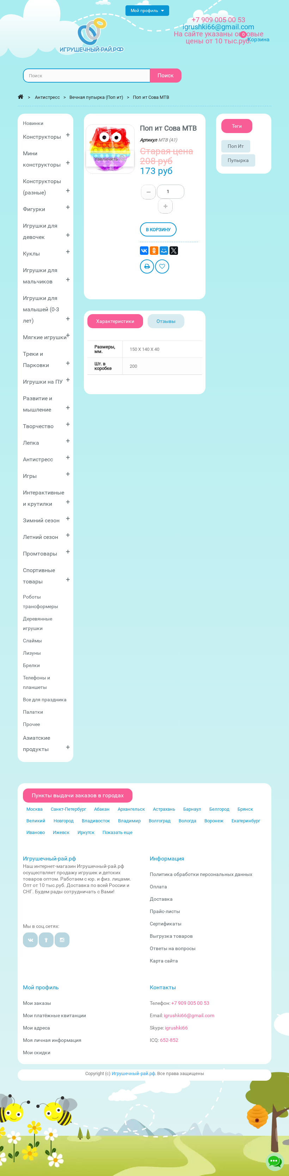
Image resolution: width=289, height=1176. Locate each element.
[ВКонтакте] (144, 250)
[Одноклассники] (154, 250)
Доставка (161, 899)
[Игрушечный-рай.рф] (92, 35)
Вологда (187, 820)
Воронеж (213, 820)
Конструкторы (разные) (46, 187)
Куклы (46, 252)
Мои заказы (37, 1003)
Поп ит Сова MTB (151, 97)
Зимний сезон (46, 519)
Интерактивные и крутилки (46, 498)
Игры (46, 474)
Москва (34, 809)
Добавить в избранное (162, 267)
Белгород (219, 809)
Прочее (31, 724)
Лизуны (32, 653)
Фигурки (46, 207)
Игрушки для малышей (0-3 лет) (46, 309)
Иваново (35, 832)
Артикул (148, 140)
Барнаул (192, 809)
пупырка (238, 160)
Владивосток (96, 820)
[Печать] (147, 267)
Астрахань (164, 809)
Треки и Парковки (46, 359)
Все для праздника (45, 699)
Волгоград (160, 820)
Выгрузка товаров (171, 936)
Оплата (158, 886)
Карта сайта (164, 961)
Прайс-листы (165, 911)
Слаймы (32, 640)
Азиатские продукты (46, 743)
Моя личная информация (52, 1040)
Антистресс (46, 458)
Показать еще (118, 832)
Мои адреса (36, 1028)
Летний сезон (46, 535)
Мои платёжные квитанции (54, 1015)
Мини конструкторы (46, 159)
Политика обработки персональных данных (201, 874)
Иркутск (86, 832)
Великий (35, 820)
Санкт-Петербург (68, 809)
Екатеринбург (246, 820)
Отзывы (166, 321)
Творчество (46, 425)
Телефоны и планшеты (36, 682)
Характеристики (115, 321)
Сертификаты (166, 923)
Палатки (33, 712)
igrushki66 (176, 1028)
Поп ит (236, 146)
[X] (174, 250)
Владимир (129, 820)
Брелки (31, 665)
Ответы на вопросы (173, 948)
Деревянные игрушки (37, 623)
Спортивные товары (46, 576)
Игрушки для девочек (46, 231)
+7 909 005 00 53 (218, 20)
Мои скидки (36, 1052)
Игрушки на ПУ (46, 380)
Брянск (245, 809)
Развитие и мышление (46, 404)
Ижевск (61, 832)
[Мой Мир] (164, 250)
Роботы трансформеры (40, 601)
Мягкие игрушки (46, 336)
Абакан (102, 809)
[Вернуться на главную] (20, 97)
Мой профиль (41, 987)
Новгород (64, 820)
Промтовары (46, 552)
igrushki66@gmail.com (189, 1015)
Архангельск (131, 809)
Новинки (33, 123)
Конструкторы (46, 135)
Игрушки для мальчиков (46, 276)
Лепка (46, 441)
